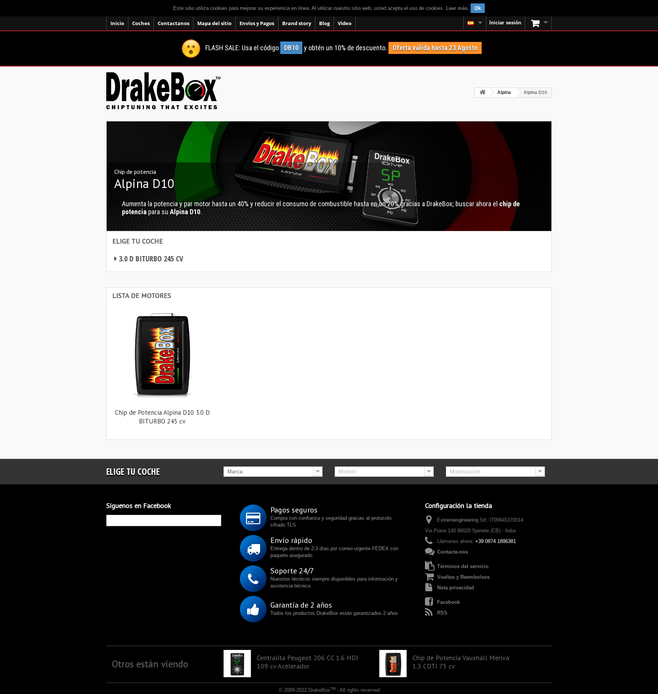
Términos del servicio (463, 566)
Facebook (448, 602)
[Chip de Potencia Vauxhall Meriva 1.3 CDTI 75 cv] (393, 663)
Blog (324, 23)
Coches (141, 23)
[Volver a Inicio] (482, 92)
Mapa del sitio (214, 23)
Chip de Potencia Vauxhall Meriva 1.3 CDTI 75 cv (460, 662)
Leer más (457, 8)
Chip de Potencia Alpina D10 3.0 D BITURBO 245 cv (162, 416)
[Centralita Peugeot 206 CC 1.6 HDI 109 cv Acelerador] (237, 663)
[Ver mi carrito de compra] (538, 23)
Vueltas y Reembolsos (463, 577)
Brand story (296, 23)
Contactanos (173, 23)
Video (344, 23)
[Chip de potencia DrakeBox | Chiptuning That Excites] (163, 90)
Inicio (117, 23)
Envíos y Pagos (257, 23)
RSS (442, 613)
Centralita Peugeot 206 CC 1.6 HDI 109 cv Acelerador (307, 662)
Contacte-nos (452, 552)
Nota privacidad (455, 588)
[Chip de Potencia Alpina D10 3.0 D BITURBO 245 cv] (162, 353)
